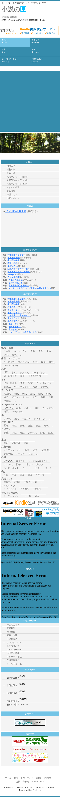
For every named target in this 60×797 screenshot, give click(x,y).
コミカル (20, 461)
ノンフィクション (12, 450)
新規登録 (11, 631)
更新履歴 (11, 191)
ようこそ (35, 41)
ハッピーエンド (11, 468)
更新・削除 (12, 635)
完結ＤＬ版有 (30, 482)
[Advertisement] (30, 101)
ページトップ (37, 781)
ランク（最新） (34, 778)
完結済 (17, 482)
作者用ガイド (13, 624)
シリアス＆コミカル (38, 461)
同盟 (37, 496)
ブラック (32, 432)
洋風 (51, 397)
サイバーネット (21, 386)
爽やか (39, 464)
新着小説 (11, 169)
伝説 (38, 425)
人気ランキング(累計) (17, 184)
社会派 (7, 351)
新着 (3, 50)
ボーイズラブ (38, 372)
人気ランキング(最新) (17, 176)
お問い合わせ (37, 60)
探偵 (43, 362)
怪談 (16, 418)
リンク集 (26, 496)
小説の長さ (12, 639)
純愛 (22, 376)
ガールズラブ (10, 376)
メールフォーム (14, 664)
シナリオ (20, 454)
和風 (43, 397)
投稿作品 (37, 489)
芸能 (36, 408)
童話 (6, 443)
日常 (50, 432)
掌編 (30, 475)
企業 (40, 351)
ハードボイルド (11, 365)
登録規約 (11, 628)
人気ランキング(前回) (17, 180)
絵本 (26, 443)
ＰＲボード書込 (14, 656)
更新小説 (11, 173)
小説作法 (45, 450)
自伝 (30, 454)
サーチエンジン (11, 496)
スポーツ (8, 407)
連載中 (7, 482)
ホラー (44, 386)
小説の (14, 12)
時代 (14, 425)
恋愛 (32, 394)
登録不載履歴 (13, 660)
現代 (6, 372)
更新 (35, 50)
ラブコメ (24, 372)
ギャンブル (47, 408)
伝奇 (22, 425)
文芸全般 (8, 454)
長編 (6, 475)
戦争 (14, 355)
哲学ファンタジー (20, 397)
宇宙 (30, 383)
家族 (22, 432)
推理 (35, 362)
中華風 (7, 401)
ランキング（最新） (10, 60)
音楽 (18, 408)
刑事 (51, 362)
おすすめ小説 (13, 187)
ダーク (48, 468)
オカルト (26, 418)
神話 (48, 394)
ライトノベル (10, 489)
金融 (48, 351)
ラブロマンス (34, 376)
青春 (32, 351)
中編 (14, 475)
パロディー (17, 411)
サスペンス (23, 362)
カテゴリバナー (14, 646)
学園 (14, 372)
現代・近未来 (10, 383)
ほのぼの (8, 464)
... (21, 355)
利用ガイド (12, 166)
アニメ (27, 408)
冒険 (40, 394)
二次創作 (24, 489)
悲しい (29, 464)
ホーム (4, 41)
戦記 (35, 386)
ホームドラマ (20, 351)
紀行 (35, 450)
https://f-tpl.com (34, 790)
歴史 (24, 394)
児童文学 (16, 443)
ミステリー (9, 361)
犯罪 (6, 355)
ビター (38, 468)
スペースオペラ (43, 383)
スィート (26, 468)
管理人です (12, 194)
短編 (22, 475)
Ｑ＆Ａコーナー (14, 649)
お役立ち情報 (13, 653)
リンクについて (14, 642)
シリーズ (40, 475)
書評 (27, 450)
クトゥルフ (39, 418)
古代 (35, 397)
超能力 (7, 386)
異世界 (7, 393)
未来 (22, 383)
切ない (19, 464)
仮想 (30, 425)
